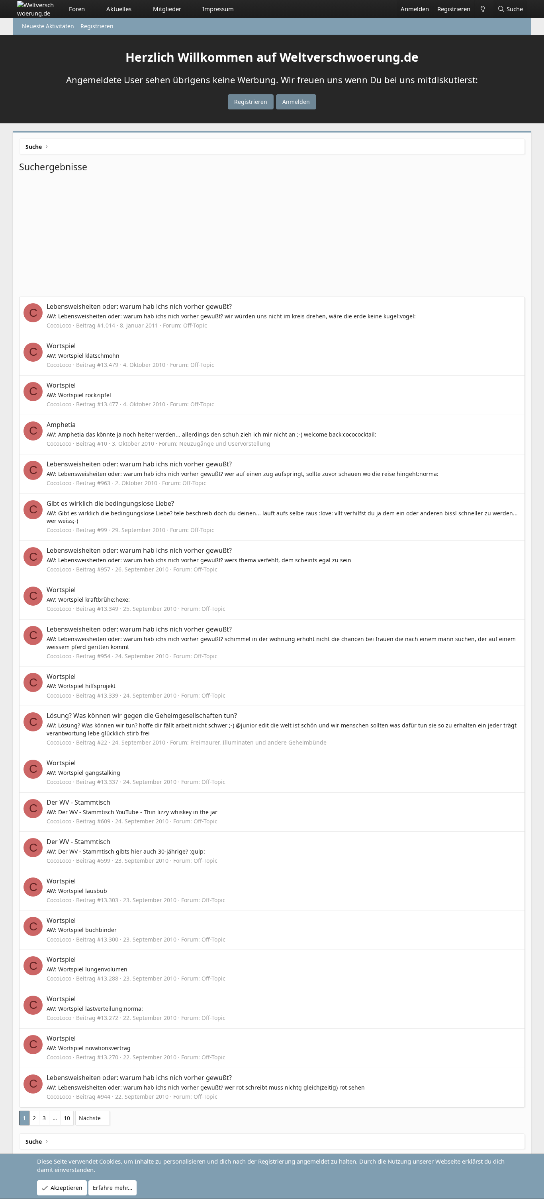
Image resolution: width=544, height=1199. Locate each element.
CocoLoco (59, 325)
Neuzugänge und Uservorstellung (224, 443)
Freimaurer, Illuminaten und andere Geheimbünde (258, 742)
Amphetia (61, 424)
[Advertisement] (272, 236)
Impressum (218, 9)
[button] (92, 9)
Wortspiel (61, 345)
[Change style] (482, 9)
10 (67, 1118)
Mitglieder (167, 9)
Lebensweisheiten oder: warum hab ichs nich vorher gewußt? (139, 306)
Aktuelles (118, 9)
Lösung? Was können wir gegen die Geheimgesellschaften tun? (142, 715)
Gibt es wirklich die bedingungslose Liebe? (110, 503)
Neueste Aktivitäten (48, 26)
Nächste (90, 1118)
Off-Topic (195, 325)
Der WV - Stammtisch (78, 802)
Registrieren (96, 26)
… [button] (55, 1118)
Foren (77, 9)
